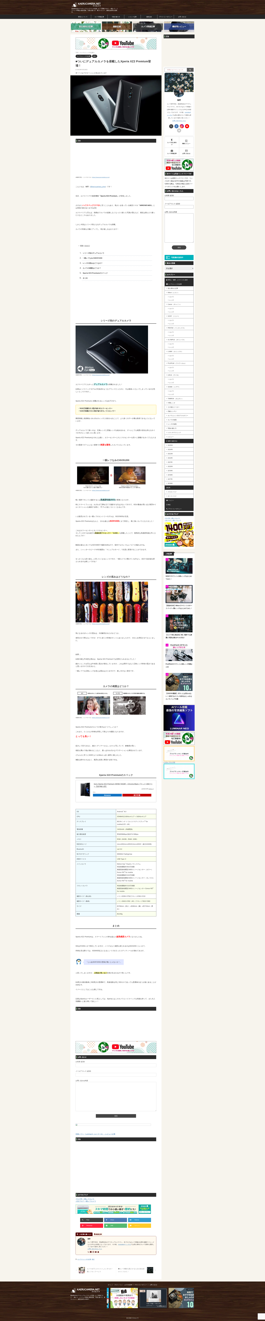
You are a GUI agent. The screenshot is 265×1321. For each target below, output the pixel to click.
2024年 (170, 449)
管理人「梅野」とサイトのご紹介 (178, 280)
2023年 (170, 454)
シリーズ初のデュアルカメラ (93, 253)
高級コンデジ (172, 411)
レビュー (171, 437)
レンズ (171, 300)
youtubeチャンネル (124, 1244)
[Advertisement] (116, 158)
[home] (98, 1252)
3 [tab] (149, 1311)
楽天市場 (137, 795)
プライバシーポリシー (165, 17)
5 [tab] (153, 1311)
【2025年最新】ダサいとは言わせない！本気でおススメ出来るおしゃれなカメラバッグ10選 (179, 696)
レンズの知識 (172, 424)
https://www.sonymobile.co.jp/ (100, 177)
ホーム (110, 1285)
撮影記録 (149, 17)
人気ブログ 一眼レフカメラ (86, 1201)
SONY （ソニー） (174, 316)
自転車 (168, 487)
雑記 (93, 1259)
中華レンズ (171, 403)
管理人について (82, 17)
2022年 (170, 458)
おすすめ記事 (128, 1285)
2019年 (170, 470)
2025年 (170, 445)
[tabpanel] (121, 1298)
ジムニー (171, 500)
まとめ (85, 278)
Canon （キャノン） (174, 304)
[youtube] (96, 1252)
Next (191, 1298)
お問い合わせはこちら (95, 1249)
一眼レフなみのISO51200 (92, 258)
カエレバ (151, 789)
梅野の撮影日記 (172, 441)
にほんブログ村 (169, 762)
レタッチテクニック (174, 432)
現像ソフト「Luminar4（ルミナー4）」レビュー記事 (95, 1134)
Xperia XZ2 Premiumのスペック (95, 273)
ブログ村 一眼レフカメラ (85, 1199)
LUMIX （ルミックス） (175, 351)
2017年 (170, 479)
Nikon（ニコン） (173, 292)
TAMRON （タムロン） (175, 398)
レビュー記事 (132, 17)
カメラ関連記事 (99, 17)
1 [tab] (145, 1311)
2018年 (170, 475)
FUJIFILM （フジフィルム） (177, 363)
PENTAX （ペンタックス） (176, 328)
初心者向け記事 (173, 288)
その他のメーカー (173, 407)
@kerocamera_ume (97, 187)
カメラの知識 (172, 420)
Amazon (107, 795)
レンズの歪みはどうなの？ (93, 263)
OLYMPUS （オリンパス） (176, 340)
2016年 (170, 483)
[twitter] (89, 1252)
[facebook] (91, 1252)
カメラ (171, 297)
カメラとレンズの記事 (84, 1259)
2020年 (170, 466)
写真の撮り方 (116, 17)
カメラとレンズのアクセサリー (178, 415)
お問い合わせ (182, 17)
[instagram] (93, 1252)
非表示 (87, 246)
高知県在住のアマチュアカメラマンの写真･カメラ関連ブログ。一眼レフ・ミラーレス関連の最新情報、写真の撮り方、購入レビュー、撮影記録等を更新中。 (87, 1297)
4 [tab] (151, 1311)
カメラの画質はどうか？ (92, 268)
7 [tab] (157, 1311)
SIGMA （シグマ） (174, 387)
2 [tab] (147, 1311)
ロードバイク (172, 496)
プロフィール (118, 1285)
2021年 (170, 462)
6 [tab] (155, 1311)
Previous (109, 1298)
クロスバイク (172, 492)
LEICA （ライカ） (173, 375)
